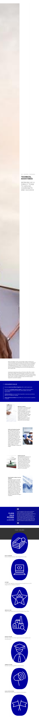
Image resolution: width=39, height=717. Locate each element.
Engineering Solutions (32, 174)
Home (22, 174)
